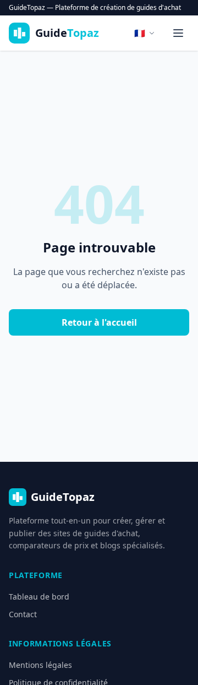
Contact (23, 614)
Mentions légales (40, 665)
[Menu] (178, 33)
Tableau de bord (39, 596)
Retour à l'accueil (99, 322)
